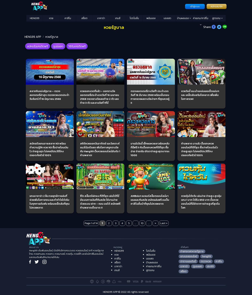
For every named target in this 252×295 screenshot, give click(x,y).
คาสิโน (68, 18)
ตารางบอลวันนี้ (188, 261)
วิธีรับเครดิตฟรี (77, 46)
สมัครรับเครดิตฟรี (37, 46)
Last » (164, 223)
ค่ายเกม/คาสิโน (200, 18)
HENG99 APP (33, 36)
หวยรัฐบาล (51, 36)
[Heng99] (105, 6)
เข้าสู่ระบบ (195, 6)
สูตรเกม (216, 18)
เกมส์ (117, 18)
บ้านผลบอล (183, 18)
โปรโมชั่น (134, 18)
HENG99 (34, 18)
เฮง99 (210, 266)
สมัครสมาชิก (216, 6)
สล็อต (84, 18)
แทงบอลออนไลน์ (188, 256)
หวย (51, 18)
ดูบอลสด (58, 46)
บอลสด (167, 18)
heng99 (206, 256)
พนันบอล (151, 18)
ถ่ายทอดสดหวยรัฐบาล (191, 251)
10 (142, 223)
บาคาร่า (101, 18)
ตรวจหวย (206, 261)
